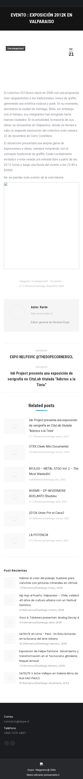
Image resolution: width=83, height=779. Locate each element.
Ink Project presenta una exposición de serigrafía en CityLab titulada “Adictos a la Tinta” (53, 425)
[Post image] (14, 426)
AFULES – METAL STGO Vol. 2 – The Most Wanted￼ (53, 471)
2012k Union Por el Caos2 (46, 513)
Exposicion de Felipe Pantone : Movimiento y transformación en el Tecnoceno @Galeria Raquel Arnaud (49, 656)
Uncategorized (16, 48)
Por (56, 281)
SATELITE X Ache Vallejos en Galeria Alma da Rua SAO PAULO (48, 675)
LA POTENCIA (38, 535)
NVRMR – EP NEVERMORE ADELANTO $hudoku (47, 493)
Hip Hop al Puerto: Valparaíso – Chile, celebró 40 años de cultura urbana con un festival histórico (49, 600)
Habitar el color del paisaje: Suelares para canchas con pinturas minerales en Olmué (48, 580)
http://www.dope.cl (41, 313)
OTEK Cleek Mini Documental (48, 446)
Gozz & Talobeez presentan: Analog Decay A (49, 618)
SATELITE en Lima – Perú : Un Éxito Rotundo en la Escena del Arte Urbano (47, 636)
